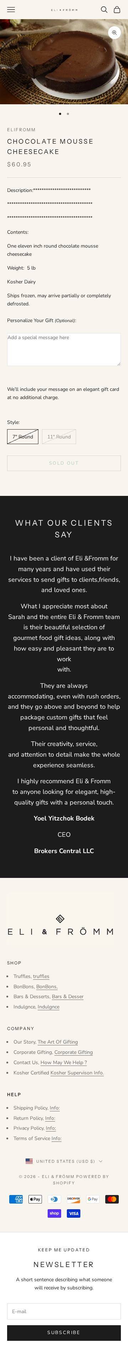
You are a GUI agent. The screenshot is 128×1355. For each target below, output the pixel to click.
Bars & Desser (68, 996)
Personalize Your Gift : (41, 320)
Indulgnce (48, 1006)
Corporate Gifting (73, 1052)
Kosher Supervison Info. (77, 1072)
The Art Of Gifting (58, 1042)
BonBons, (47, 986)
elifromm (21, 129)
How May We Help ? (64, 1062)
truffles (41, 976)
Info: (55, 1108)
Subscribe (63, 1332)
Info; (51, 1128)
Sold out (64, 463)
